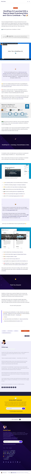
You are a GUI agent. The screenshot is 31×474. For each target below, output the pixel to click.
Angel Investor (15, 368)
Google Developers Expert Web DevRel (11, 363)
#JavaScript (5, 313)
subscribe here (19, 269)
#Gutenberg (18, 314)
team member (15, 123)
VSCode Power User (9, 456)
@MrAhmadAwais (21, 384)
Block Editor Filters (20, 189)
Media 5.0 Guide (14, 256)
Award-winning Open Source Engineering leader (9, 372)
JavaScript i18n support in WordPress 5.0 (17, 193)
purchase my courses (7, 98)
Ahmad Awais (3, 1)
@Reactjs (10, 313)
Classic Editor (14, 187)
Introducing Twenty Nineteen (17, 252)
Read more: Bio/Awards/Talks (7, 436)
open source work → (20, 98)
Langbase (8, 457)
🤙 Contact (4, 453)
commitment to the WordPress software (12, 85)
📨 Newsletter (9, 453)
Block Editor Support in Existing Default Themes (17, 254)
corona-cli (8, 375)
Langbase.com (26, 352)
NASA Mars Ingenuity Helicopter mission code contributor (11, 361)
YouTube (4, 270)
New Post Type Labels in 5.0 (15, 258)
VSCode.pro (16, 379)
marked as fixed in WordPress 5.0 (21, 264)
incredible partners (20, 97)
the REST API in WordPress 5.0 (22, 261)
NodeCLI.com (10, 379)
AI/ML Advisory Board (8, 369)
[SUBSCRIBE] (23, 408)
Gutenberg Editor (10, 182)
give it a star (18, 217)
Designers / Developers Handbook (19, 184)
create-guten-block (11, 210)
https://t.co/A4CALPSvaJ (24, 319)
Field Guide (7, 263)
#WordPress (22, 312)
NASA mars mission (19, 434)
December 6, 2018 (19, 321)
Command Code (10, 352)
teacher (9, 73)
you (3, 369)
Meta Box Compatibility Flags (18, 191)
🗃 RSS (13, 453)
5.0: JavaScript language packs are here (15, 196)
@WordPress (13, 312)
